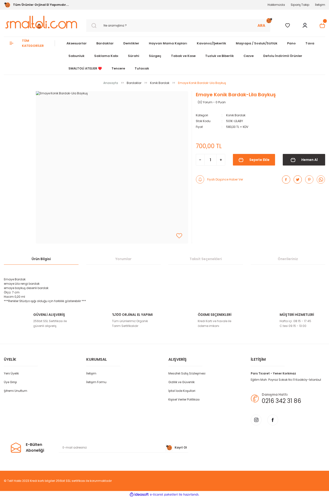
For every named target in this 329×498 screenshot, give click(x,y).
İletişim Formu (96, 382)
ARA (261, 25)
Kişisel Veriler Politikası (184, 399)
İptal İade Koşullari (181, 391)
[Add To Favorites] (179, 236)
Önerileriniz (288, 258)
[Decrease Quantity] (200, 159)
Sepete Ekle (259, 159)
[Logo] (41, 22)
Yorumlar (123, 258)
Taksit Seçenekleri (206, 258)
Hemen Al (309, 159)
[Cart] (322, 25)
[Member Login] (305, 25)
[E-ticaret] (164, 494)
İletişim (320, 5)
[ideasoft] (139, 494)
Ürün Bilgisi (41, 258)
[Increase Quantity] (221, 159)
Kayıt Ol (181, 447)
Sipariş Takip (300, 5)
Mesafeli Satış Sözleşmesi (186, 373)
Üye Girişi (10, 382)
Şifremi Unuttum (15, 391)
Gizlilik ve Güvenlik (181, 382)
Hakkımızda (276, 5)
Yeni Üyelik (11, 373)
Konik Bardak (235, 115)
